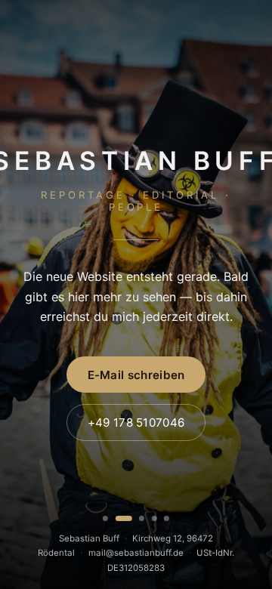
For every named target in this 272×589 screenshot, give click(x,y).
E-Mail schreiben (136, 375)
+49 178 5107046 (136, 422)
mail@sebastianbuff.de (136, 552)
